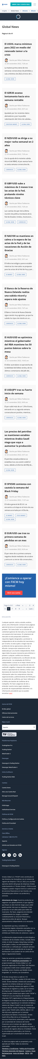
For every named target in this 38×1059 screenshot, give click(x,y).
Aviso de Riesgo (18, 1053)
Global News (15, 11)
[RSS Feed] (20, 855)
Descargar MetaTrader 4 (9, 767)
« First (18, 605)
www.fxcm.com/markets (20, 961)
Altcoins (25, 11)
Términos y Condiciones (10, 1049)
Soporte (4, 841)
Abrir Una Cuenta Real (21, 4)
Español (5, 727)
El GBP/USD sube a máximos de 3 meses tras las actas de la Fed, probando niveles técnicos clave (19, 190)
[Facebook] (3, 855)
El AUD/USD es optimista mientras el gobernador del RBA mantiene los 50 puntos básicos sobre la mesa (18, 344)
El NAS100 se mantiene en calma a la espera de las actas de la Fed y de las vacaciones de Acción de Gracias (19, 243)
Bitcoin (33, 11)
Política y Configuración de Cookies (13, 819)
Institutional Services (8, 809)
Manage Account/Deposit (10, 796)
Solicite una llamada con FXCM (11, 845)
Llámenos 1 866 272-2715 (9, 837)
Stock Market (21, 515)
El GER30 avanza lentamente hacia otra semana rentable (17, 96)
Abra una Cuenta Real (9, 792)
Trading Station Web (8, 777)
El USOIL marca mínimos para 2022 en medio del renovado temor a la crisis (18, 49)
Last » (31, 609)
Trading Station (7, 749)
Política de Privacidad (9, 823)
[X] (9, 855)
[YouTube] (14, 855)
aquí (10, 693)
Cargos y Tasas (30, 1051)
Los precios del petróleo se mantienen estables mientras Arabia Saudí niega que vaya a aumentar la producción (18, 438)
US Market (9, 274)
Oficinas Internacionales (9, 713)
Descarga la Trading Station (10, 763)
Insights (4, 11)
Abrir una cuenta (13, 593)
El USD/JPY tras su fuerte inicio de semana (18, 391)
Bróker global (6, 709)
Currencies (9, 169)
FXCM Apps (5, 805)
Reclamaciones (7, 1053)
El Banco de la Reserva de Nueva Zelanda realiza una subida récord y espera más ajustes (19, 294)
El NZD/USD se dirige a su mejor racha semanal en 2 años (19, 142)
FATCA (27, 1053)
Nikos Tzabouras (23, 60)
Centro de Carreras (8, 717)
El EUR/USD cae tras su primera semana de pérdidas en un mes (17, 537)
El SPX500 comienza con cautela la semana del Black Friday (18, 487)
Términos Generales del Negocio (13, 1051)
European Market (11, 124)
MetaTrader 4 (6, 754)
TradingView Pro (7, 745)
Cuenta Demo (6, 788)
